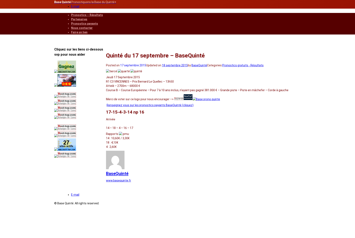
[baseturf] (188, 99)
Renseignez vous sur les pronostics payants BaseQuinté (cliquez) (150, 105)
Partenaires (79, 19)
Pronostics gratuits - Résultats (243, 65)
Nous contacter (82, 28)
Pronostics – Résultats (87, 15)
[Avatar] (115, 168)
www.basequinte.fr (118, 180)
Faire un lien (79, 32)
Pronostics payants (84, 23)
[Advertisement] (80, 189)
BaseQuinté (199, 65)
